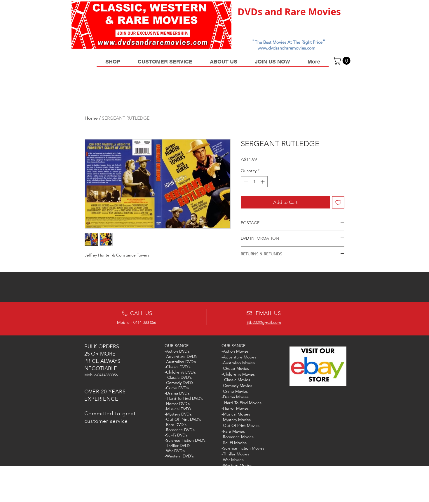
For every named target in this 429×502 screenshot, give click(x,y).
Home (91, 118)
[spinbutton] (254, 181)
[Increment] (263, 181)
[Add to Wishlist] (338, 202)
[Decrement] (245, 181)
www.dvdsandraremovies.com (286, 48)
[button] (342, 61)
